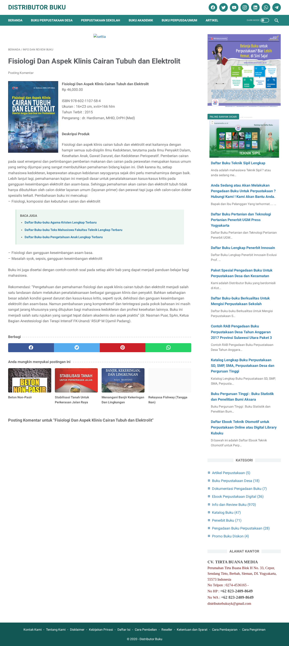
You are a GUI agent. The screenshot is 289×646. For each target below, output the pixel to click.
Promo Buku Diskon (230, 536)
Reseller (166, 629)
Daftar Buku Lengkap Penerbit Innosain (243, 248)
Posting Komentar (21, 73)
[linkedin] (255, 7)
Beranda (15, 20)
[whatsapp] (265, 7)
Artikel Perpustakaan (231, 473)
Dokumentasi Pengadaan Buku (239, 488)
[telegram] (276, 7)
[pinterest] (123, 347)
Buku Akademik (141, 20)
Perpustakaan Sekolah (100, 20)
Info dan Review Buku (234, 504)
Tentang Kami (55, 629)
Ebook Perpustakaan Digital (238, 496)
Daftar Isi (123, 629)
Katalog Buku (226, 512)
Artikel (212, 20)
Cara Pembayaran (225, 629)
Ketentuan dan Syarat (192, 629)
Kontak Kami (32, 629)
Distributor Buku (37, 7)
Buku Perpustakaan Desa (51, 20)
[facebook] (212, 7)
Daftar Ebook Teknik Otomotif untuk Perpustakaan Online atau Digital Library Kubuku (244, 427)
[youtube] (233, 7)
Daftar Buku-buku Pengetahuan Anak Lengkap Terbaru (64, 237)
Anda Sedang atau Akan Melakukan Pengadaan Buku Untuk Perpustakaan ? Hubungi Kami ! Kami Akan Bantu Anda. (243, 191)
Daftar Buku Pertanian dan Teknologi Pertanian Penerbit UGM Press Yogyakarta (241, 220)
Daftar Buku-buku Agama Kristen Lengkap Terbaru (61, 222)
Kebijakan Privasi (101, 629)
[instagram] (244, 7)
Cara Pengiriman (254, 629)
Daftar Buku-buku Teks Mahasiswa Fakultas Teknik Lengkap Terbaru (73, 230)
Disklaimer (77, 629)
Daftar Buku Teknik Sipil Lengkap (238, 163)
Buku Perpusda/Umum (179, 20)
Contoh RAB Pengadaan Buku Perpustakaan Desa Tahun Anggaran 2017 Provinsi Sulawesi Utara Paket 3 (241, 332)
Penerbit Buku (227, 520)
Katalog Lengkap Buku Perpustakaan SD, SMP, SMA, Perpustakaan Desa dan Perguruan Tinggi (242, 365)
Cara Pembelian (146, 629)
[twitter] (223, 7)
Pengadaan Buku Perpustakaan (241, 528)
